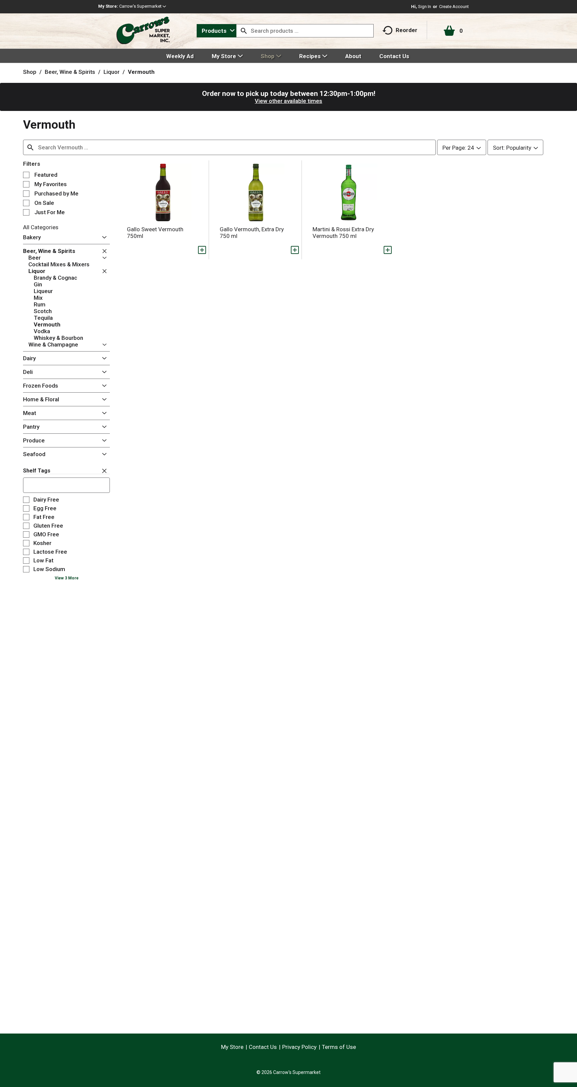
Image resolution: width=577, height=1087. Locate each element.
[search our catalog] (243, 30)
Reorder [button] (406, 30)
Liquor (112, 72)
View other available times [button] (288, 101)
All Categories (40, 227)
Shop (29, 72)
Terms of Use (339, 1047)
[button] (142, 6)
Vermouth (141, 72)
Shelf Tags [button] (36, 470)
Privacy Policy (299, 1047)
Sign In (424, 6)
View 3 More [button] (66, 578)
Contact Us (263, 1047)
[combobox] (216, 30)
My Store (232, 1047)
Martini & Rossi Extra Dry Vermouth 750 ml (343, 232)
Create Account (454, 6)
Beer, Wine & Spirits (70, 72)
